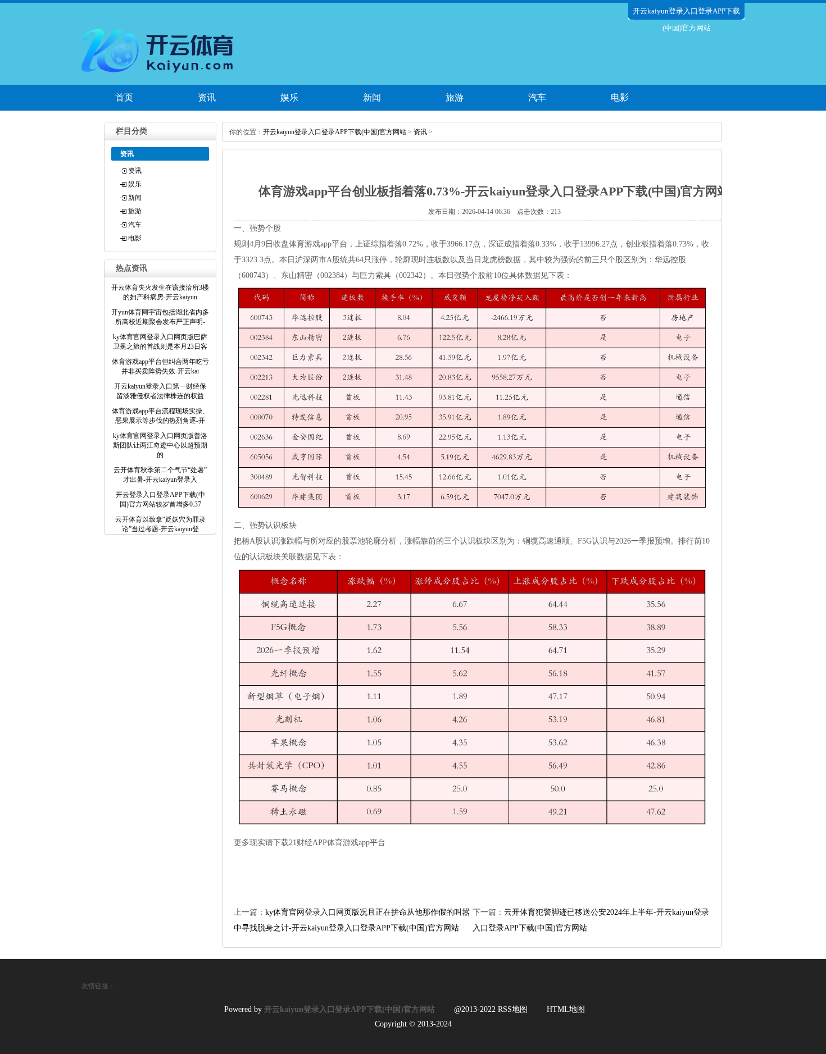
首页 (124, 97)
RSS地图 (513, 1009)
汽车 (537, 97)
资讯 (207, 97)
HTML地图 (566, 1009)
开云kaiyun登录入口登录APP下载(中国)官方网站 (334, 132)
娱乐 (289, 97)
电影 (620, 97)
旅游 (455, 97)
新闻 (372, 97)
